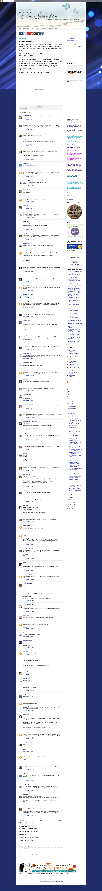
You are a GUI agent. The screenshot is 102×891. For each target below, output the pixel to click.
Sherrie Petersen (26, 583)
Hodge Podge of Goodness (74, 488)
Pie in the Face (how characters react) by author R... (75, 443)
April (70, 499)
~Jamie (24, 592)
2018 (69, 391)
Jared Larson (25, 345)
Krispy (24, 517)
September (71, 411)
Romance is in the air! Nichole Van (27, 840)
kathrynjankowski (26, 574)
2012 (69, 401)
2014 (69, 398)
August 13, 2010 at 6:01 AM (28, 239)
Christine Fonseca (26, 285)
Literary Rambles (72, 350)
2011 (69, 403)
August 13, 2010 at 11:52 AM (28, 521)
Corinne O (25, 755)
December (71, 406)
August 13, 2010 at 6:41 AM (28, 290)
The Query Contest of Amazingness (73, 483)
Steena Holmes (26, 277)
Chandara (25, 632)
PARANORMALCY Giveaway (75, 420)
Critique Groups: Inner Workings (74, 302)
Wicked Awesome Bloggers (74, 382)
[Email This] (35, 107)
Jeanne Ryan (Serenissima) (28, 742)
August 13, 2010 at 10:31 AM (28, 440)
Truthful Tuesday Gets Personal (75, 423)
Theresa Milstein (26, 251)
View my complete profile (72, 40)
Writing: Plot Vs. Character (73, 286)
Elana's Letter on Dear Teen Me (74, 320)
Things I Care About (73, 427)
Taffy (24, 453)
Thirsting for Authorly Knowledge (74, 291)
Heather (24, 794)
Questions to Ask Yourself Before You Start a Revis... (75, 447)
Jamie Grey (25, 265)
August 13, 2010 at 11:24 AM (28, 494)
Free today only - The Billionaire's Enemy (28, 828)
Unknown (25, 301)
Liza (23, 694)
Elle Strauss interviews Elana (74, 340)
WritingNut (25, 765)
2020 (69, 389)
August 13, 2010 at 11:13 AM (28, 470)
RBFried (53, 881)
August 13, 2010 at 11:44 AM (28, 501)
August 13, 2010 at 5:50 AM (28, 208)
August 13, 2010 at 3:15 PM (28, 570)
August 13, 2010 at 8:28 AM (28, 375)
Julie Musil (25, 784)
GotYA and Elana (71, 327)
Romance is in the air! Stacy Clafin (27, 843)
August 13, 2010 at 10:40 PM (28, 674)
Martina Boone (26, 233)
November (71, 408)
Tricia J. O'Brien (26, 353)
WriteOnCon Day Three (74, 438)
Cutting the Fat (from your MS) (74, 274)
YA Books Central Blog (73, 353)
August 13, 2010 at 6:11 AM (28, 261)
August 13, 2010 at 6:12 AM (28, 273)
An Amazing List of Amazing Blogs (75, 271)
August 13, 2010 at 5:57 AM (28, 229)
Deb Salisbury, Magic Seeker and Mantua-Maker (33, 701)
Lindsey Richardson (27, 548)
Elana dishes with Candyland (74, 335)
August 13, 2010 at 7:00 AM (28, 308)
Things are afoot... (23, 834)
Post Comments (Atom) (29, 822)
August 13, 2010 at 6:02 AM (28, 247)
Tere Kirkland (25, 433)
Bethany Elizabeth (26, 243)
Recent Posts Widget (59, 858)
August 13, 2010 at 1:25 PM (28, 529)
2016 (69, 394)
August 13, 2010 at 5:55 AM (28, 217)
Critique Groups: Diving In (73, 304)
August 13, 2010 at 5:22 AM (28, 159)
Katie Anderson (26, 205)
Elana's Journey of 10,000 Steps (74, 317)
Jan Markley (25, 671)
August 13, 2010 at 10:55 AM (28, 462)
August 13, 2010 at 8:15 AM (28, 358)
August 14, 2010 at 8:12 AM (28, 697)
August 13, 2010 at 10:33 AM (28, 449)
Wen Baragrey (26, 115)
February (71, 502)
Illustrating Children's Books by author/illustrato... (75, 469)
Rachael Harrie (26, 640)
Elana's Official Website (73, 310)
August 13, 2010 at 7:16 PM (28, 636)
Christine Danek (26, 212)
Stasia (24, 651)
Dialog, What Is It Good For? (74, 297)
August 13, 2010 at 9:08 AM (28, 400)
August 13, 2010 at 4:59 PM (28, 600)
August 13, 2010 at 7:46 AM (28, 349)
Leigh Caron (25, 678)
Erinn (24, 149)
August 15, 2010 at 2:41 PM (28, 780)
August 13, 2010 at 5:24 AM (28, 166)
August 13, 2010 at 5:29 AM (28, 176)
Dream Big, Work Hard (73, 435)
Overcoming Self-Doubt (73, 279)
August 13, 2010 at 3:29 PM (28, 579)
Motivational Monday (73, 425)
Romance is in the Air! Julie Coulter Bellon (28, 854)
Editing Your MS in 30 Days (73, 277)
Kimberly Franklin (26, 404)
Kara (24, 312)
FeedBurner (77, 264)
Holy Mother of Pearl (73, 437)
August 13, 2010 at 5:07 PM (28, 611)
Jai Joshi (24, 773)
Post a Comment (24, 818)
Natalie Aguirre (26, 123)
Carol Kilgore (25, 335)
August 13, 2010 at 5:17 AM (28, 129)
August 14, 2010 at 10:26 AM (28, 738)
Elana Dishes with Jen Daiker (74, 334)
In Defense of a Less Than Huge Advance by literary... (75, 450)
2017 (69, 392)
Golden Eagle (25, 163)
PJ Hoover (25, 525)
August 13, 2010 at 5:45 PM (28, 628)
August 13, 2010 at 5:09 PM (28, 618)
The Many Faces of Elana (74, 481)
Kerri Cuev (25, 379)
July (70, 494)
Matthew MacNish (26, 133)
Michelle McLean (26, 466)
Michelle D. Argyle (26, 294)
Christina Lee (25, 189)
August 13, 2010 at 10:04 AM (28, 429)
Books (32, 28)
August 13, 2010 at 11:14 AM (28, 486)
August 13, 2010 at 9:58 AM (28, 417)
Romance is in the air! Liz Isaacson (27, 851)
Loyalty (70, 433)
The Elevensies (72, 375)
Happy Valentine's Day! (24, 846)
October (71, 410)
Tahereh (24, 505)
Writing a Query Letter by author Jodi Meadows (75, 453)
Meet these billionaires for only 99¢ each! (28, 831)
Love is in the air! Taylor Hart (25, 848)
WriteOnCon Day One (73, 479)
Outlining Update (72, 415)
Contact (38, 28)
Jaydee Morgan (26, 412)
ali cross (24, 562)
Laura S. (24, 370)
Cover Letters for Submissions (74, 280)
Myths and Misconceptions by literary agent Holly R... (75, 477)
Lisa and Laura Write (73, 372)
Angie (24, 490)
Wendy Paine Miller (27, 180)
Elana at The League (72, 313)
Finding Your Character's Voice (74, 285)
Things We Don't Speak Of (74, 431)
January (71, 504)
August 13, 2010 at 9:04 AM (28, 390)
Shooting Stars (72, 378)
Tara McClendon (26, 732)
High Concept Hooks (72, 298)
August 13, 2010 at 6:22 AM (28, 281)
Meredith (24, 386)
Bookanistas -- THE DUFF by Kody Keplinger (75, 486)
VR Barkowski (26, 394)
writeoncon (25, 108)
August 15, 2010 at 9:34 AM (28, 769)
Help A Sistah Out (72, 416)
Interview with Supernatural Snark (75, 322)
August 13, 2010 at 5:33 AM (28, 185)
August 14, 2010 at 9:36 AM (28, 728)
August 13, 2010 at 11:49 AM (28, 513)
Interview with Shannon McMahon (75, 323)
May (70, 497)
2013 (69, 399)
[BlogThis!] (37, 107)
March (70, 501)
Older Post (60, 820)
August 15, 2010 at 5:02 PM (28, 790)
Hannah (24, 622)
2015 (69, 396)
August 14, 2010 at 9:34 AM (28, 710)
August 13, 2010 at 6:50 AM (28, 297)
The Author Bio (71, 276)
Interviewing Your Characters (74, 288)
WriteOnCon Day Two (73, 440)
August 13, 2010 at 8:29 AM (28, 382)
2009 (69, 506)
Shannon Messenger (27, 604)
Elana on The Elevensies (73, 311)
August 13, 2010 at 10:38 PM (28, 667)
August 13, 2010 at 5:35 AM (28, 194)
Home (19, 28)
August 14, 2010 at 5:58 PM (28, 751)
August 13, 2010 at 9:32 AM (28, 408)
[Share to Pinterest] (41, 107)
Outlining (71, 492)
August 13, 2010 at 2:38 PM (28, 558)
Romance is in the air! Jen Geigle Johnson (28, 837)
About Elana (26, 28)
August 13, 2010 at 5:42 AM (28, 201)
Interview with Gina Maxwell (73, 341)
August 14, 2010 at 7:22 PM (28, 761)
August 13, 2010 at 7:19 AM (28, 341)
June (70, 495)
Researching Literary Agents (74, 289)
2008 (69, 508)
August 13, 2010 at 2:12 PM (28, 544)
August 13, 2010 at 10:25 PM (28, 654)
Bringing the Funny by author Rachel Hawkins (75, 466)
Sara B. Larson (26, 445)
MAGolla (24, 170)
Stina (24, 198)
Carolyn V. (25, 615)
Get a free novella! (52, 28)
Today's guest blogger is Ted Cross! (30, 144)
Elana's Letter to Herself (73, 319)
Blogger (62, 881)
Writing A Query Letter (72, 273)
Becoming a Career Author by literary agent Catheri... (75, 463)
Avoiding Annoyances (73, 422)
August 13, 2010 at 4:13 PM (28, 588)
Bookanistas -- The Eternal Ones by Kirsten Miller (75, 429)
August (71, 413)
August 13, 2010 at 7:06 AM (28, 316)
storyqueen (25, 320)
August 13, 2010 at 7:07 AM (28, 331)
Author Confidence (72, 295)
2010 (69, 405)
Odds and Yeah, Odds (73, 418)
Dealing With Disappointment (75, 490)
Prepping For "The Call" (73, 283)
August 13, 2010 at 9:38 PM (28, 647)
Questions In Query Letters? (73, 294)
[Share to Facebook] (40, 107)
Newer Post (22, 820)
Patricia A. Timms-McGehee (28, 421)
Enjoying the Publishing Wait (74, 292)
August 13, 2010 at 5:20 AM (28, 145)
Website (44, 28)
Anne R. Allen (25, 474)
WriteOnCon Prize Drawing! (74, 445)
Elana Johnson (72, 38)
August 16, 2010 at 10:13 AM (28, 803)
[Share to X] (38, 107)
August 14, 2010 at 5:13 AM (28, 681)
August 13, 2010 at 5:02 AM (28, 119)
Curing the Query (71, 282)
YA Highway (71, 364)
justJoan (24, 714)
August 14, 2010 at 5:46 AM (28, 690)
